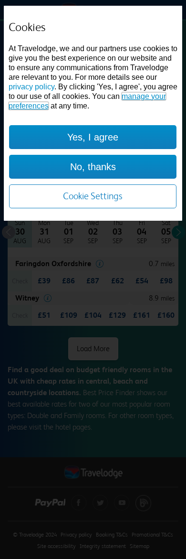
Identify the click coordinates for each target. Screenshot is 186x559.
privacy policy (31, 87)
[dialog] (93, 113)
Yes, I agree (92, 137)
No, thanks (93, 166)
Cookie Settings (93, 196)
